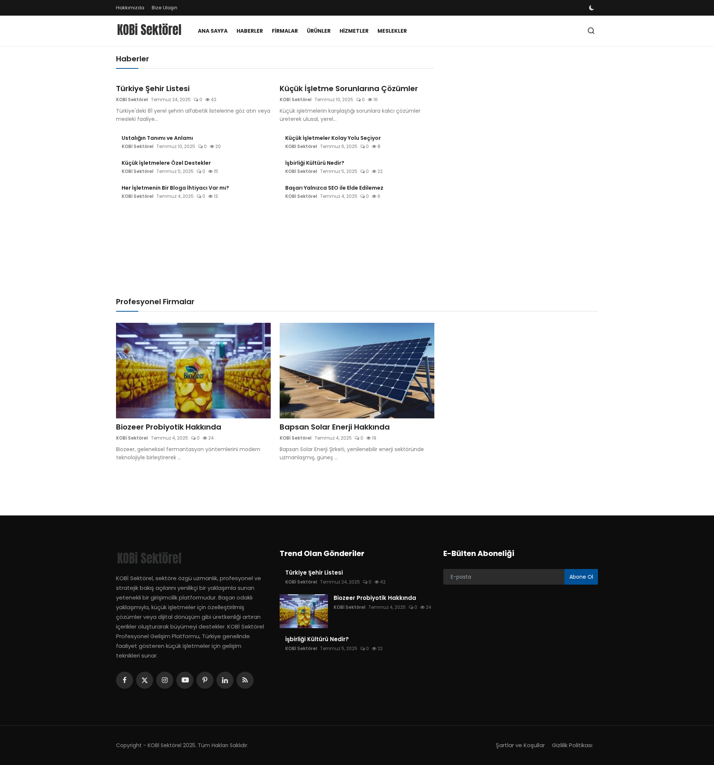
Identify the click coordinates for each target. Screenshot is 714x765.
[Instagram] (164, 680)
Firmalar (285, 31)
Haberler (250, 31)
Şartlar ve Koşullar (520, 745)
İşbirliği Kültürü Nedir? (314, 163)
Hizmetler (354, 31)
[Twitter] (144, 680)
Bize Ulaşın (164, 7)
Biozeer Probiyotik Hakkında (168, 427)
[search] (591, 31)
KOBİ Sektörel (132, 99)
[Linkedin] (225, 680)
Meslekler (392, 31)
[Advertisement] (522, 106)
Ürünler (319, 31)
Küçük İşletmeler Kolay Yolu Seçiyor (333, 138)
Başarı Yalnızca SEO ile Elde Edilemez (334, 188)
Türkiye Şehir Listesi (153, 88)
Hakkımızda (130, 7)
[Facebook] (124, 680)
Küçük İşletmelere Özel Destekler (166, 163)
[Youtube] (184, 680)
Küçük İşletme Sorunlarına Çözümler (349, 88)
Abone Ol (581, 577)
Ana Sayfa (213, 31)
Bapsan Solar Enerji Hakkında (335, 427)
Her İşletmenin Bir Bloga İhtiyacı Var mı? (175, 188)
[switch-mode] (592, 7)
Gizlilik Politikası (572, 745)
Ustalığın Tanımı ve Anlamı (157, 138)
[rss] (245, 680)
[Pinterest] (204, 680)
